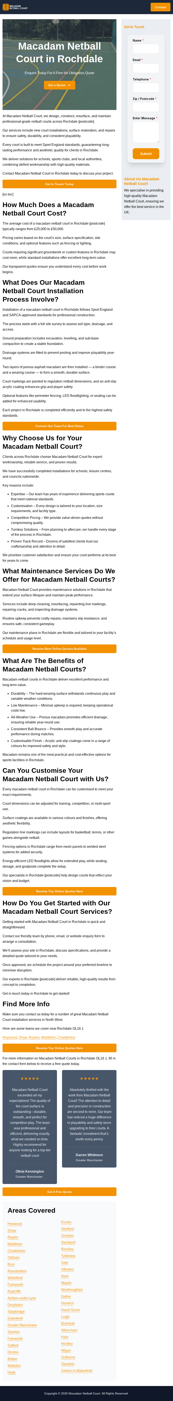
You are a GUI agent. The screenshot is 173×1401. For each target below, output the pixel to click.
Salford (13, 1345)
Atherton (67, 1269)
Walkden (14, 1365)
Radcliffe (14, 1291)
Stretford (67, 1229)
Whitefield (15, 1278)
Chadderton (66, 1037)
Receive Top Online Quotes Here (59, 891)
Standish (67, 1364)
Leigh (65, 1316)
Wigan (66, 1350)
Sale (64, 1262)
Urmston (67, 1235)
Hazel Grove (70, 1310)
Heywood (10, 1037)
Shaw (23, 1037)
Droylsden (15, 1305)
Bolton (12, 1359)
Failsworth (15, 1284)
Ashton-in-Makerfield (76, 1371)
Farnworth (15, 1338)
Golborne (68, 1357)
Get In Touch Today (59, 184)
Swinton (14, 1332)
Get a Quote (56, 85)
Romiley (67, 1249)
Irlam (65, 1276)
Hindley (67, 1343)
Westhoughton (72, 1289)
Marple (66, 1283)
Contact (160, 7)
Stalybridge (16, 1311)
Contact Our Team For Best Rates (59, 426)
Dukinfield (15, 1318)
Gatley (66, 1296)
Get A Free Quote (59, 1191)
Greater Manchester (22, 1325)
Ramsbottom (17, 1271)
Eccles (66, 1222)
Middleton (48, 1037)
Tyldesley (68, 1256)
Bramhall (68, 1323)
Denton (13, 1352)
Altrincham (69, 1330)
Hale (64, 1337)
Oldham (13, 1257)
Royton (34, 1037)
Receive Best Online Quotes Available (59, 648)
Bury (11, 1264)
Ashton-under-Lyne (22, 1298)
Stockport (68, 1242)
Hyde (12, 1372)
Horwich (67, 1303)
